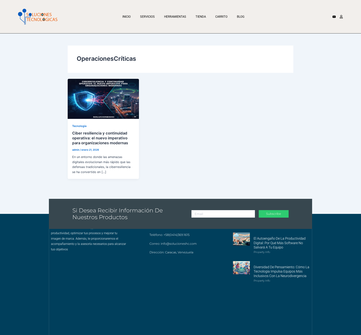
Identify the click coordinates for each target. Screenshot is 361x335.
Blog (240, 16)
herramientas (175, 16)
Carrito (221, 16)
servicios (147, 16)
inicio (126, 16)
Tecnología (79, 126)
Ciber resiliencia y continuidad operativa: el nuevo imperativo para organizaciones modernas (100, 138)
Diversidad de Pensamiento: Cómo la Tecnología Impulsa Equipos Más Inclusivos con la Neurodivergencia (281, 271)
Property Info (262, 252)
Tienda (201, 16)
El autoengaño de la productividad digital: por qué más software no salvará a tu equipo (280, 242)
